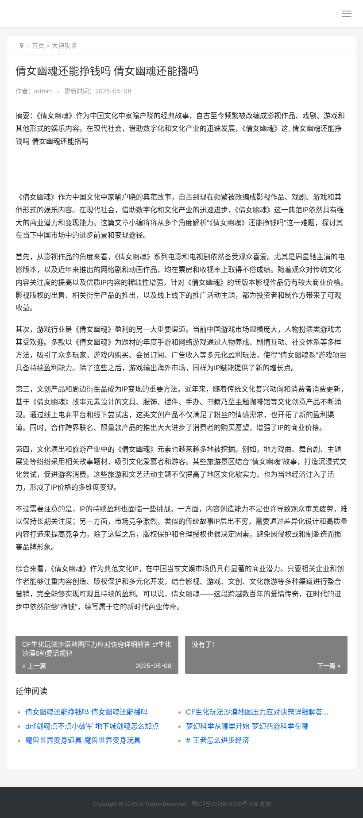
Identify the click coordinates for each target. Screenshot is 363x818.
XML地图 (260, 804)
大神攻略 (64, 45)
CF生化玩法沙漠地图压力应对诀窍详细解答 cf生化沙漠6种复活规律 (258, 711)
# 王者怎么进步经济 (217, 740)
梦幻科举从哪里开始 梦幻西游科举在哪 (247, 726)
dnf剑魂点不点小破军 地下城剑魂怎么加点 (92, 726)
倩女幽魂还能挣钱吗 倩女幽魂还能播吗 (86, 711)
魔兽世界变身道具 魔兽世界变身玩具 (83, 740)
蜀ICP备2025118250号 (219, 804)
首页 (38, 45)
